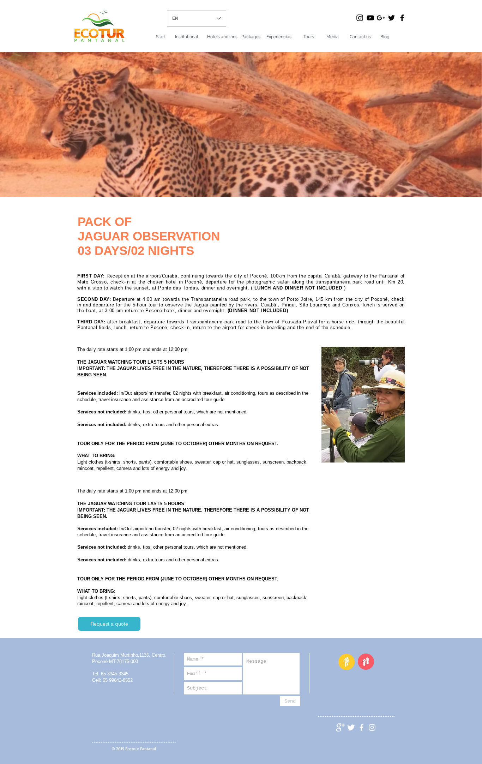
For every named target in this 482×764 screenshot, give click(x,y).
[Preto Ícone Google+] (380, 17)
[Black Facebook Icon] (402, 17)
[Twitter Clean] (351, 727)
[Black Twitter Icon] (391, 17)
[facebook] (361, 727)
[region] (363, 409)
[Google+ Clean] (340, 727)
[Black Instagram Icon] (359, 17)
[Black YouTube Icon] (370, 17)
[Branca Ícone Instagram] (372, 727)
